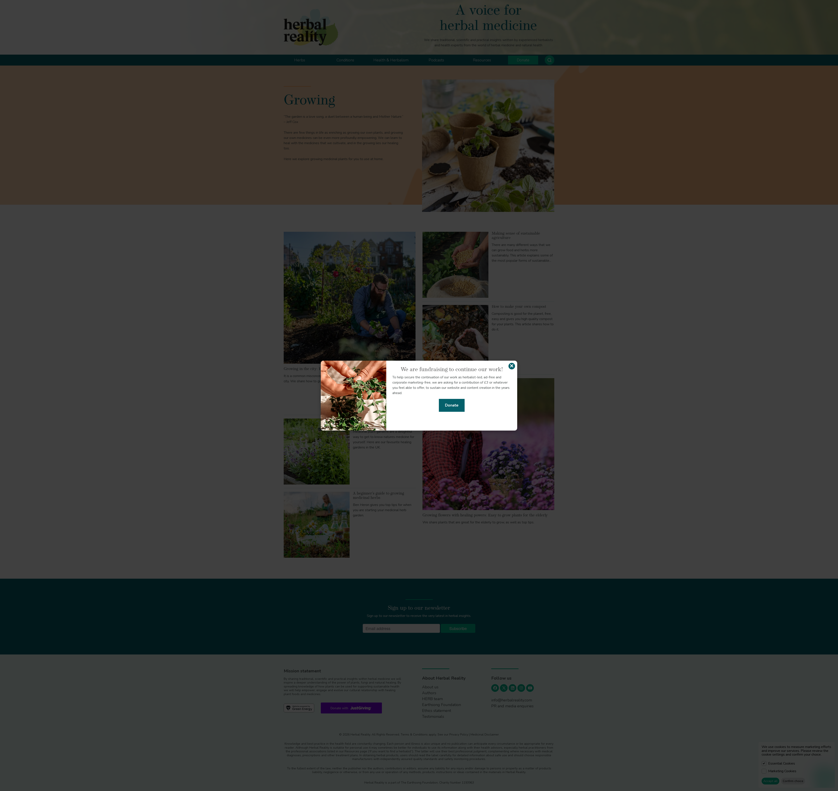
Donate (451, 405)
